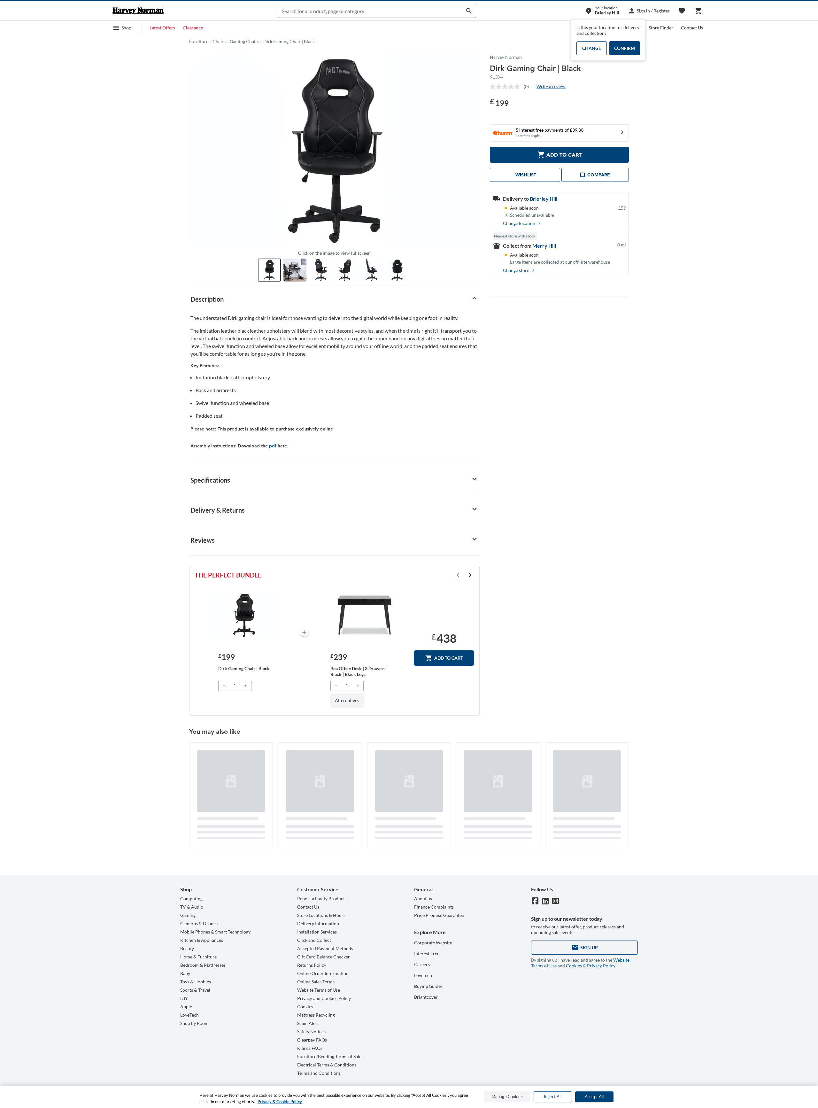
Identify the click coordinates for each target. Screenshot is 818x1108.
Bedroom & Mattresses (203, 965)
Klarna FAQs (309, 1048)
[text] (499, 102)
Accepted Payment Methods (325, 948)
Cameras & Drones (199, 923)
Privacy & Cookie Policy (280, 1101)
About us (423, 898)
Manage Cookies (507, 1096)
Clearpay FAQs (312, 1039)
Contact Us (692, 27)
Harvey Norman (506, 57)
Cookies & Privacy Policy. (591, 965)
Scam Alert (308, 1023)
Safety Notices (311, 1031)
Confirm (624, 48)
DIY (184, 998)
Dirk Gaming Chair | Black (289, 41)
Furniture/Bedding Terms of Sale (329, 1056)
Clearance (193, 27)
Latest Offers (162, 27)
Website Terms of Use (318, 990)
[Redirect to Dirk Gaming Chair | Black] (244, 615)
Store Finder (661, 27)
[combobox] (370, 11)
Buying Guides (428, 986)
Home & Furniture (198, 956)
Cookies (305, 1006)
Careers (422, 964)
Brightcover (426, 997)
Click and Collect (314, 940)
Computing (191, 898)
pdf (272, 446)
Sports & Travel (195, 990)
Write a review (551, 86)
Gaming (188, 915)
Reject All (552, 1096)
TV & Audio (191, 907)
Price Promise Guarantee (439, 915)
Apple (186, 1006)
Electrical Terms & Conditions (326, 1064)
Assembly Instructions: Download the (229, 446)
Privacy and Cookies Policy (324, 998)
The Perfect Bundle (228, 575)
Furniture (198, 41)
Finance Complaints (434, 907)
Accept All (594, 1096)
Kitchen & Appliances (201, 940)
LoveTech (189, 1015)
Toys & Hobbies (195, 981)
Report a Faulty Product (321, 898)
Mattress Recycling (316, 1015)
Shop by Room (194, 1023)
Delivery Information (318, 923)
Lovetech (423, 975)
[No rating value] (507, 86)
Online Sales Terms (316, 981)
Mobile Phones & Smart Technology (215, 931)
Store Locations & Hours (321, 915)
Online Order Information (323, 973)
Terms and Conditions (319, 1073)
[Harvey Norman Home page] (138, 11)
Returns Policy (311, 965)
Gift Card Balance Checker (323, 956)
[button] (122, 28)
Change (591, 48)
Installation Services (317, 931)
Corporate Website (433, 942)
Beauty (187, 948)
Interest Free (426, 953)
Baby (185, 973)
